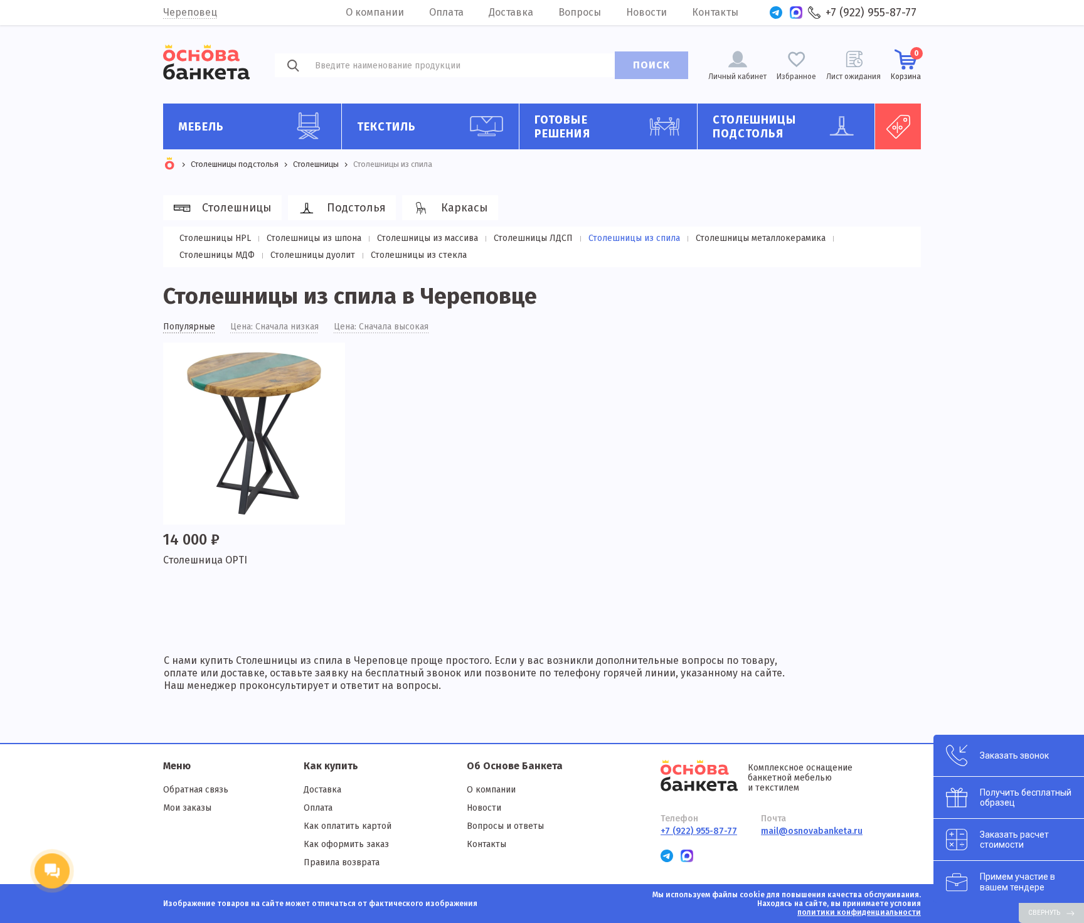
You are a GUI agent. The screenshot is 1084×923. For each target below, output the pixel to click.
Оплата (446, 12)
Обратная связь (195, 789)
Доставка (511, 12)
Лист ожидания (853, 76)
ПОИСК (651, 65)
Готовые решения (562, 127)
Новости (646, 12)
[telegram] (776, 12)
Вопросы (579, 12)
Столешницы (237, 208)
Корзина (906, 65)
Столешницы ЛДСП (533, 238)
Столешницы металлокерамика (761, 238)
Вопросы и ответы (505, 826)
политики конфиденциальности (859, 912)
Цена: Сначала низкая (274, 327)
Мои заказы (187, 808)
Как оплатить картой (347, 826)
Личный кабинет (737, 76)
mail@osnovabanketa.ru (812, 831)
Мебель (201, 127)
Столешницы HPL (215, 238)
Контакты (715, 12)
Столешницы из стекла (419, 255)
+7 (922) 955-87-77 (871, 12)
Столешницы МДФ (217, 255)
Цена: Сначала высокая (381, 327)
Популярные (189, 327)
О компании (375, 12)
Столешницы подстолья (755, 127)
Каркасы (464, 208)
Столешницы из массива (427, 238)
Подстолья (356, 208)
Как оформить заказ (346, 844)
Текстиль (387, 127)
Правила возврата (342, 862)
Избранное (796, 76)
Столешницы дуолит (312, 255)
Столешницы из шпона (314, 238)
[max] (796, 12)
